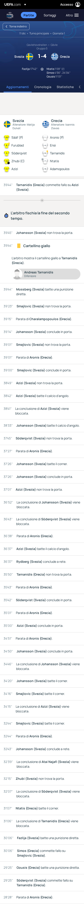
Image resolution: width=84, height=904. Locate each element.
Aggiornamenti (17, 87)
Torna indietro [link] (18, 26)
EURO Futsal (10, 15)
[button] (71, 15)
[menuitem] (30, 15)
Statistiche (65, 87)
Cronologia (42, 87)
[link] (29, 15)
